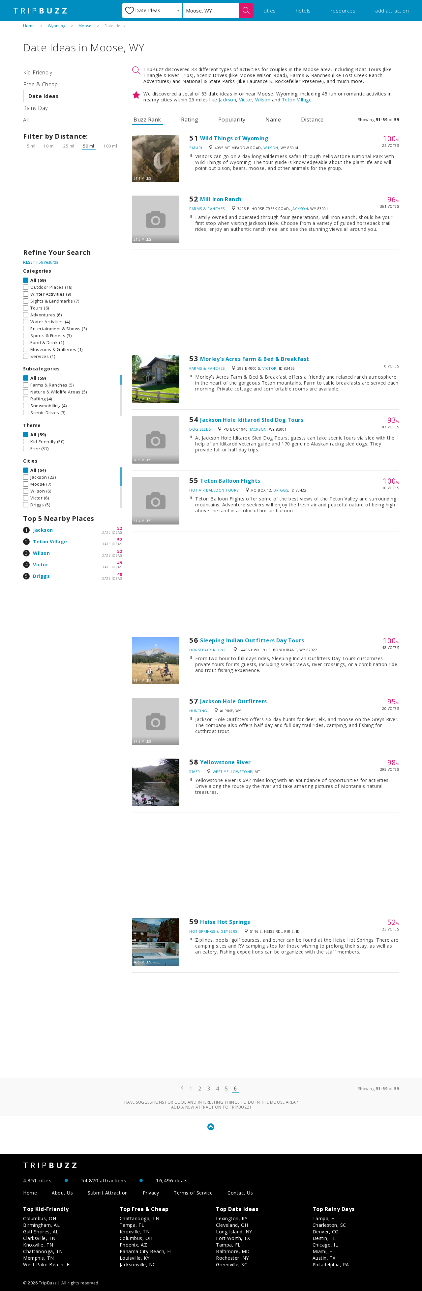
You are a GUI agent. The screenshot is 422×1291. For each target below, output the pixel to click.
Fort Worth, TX (233, 1238)
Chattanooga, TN (43, 1251)
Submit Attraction (108, 1193)
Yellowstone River (225, 762)
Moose (84, 26)
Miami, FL (324, 1251)
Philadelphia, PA (331, 1264)
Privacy (151, 1193)
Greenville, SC (231, 1264)
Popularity (232, 119)
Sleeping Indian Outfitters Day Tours (252, 640)
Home (29, 26)
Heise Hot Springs (225, 922)
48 (119, 574)
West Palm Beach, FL (47, 1264)
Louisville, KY (135, 1258)
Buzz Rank (147, 119)
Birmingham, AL (41, 1225)
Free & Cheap (40, 84)
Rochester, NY (232, 1258)
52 (119, 528)
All (26, 119)
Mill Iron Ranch (221, 199)
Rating (189, 119)
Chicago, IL (325, 1245)
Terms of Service (193, 1193)
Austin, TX (324, 1258)
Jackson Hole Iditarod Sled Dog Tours (251, 419)
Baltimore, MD (233, 1251)
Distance (312, 119)
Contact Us (240, 1193)
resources (343, 10)
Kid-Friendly (37, 72)
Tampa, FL (132, 1225)
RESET (29, 262)
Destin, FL (324, 1238)
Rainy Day (35, 108)
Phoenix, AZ (133, 1245)
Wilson (41, 553)
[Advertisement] (72, 201)
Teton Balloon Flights (230, 480)
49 (119, 563)
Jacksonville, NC (138, 1264)
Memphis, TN (38, 1258)
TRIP (41, 10)
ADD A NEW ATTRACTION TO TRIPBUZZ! (211, 1107)
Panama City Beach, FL (146, 1251)
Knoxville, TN (38, 1245)
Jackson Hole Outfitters (233, 701)
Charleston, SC (329, 1225)
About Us (62, 1193)
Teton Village (50, 541)
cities (269, 10)
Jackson (43, 530)
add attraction (392, 10)
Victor (40, 564)
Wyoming (56, 26)
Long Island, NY (234, 1231)
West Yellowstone (232, 771)
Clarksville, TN (39, 1238)
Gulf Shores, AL (41, 1231)
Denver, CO (326, 1231)
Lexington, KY (232, 1218)
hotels (303, 10)
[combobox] (152, 10)
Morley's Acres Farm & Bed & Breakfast (254, 359)
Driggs (41, 576)
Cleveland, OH (232, 1225)
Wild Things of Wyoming (234, 138)
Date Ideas (43, 96)
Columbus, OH (39, 1218)
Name (273, 119)
